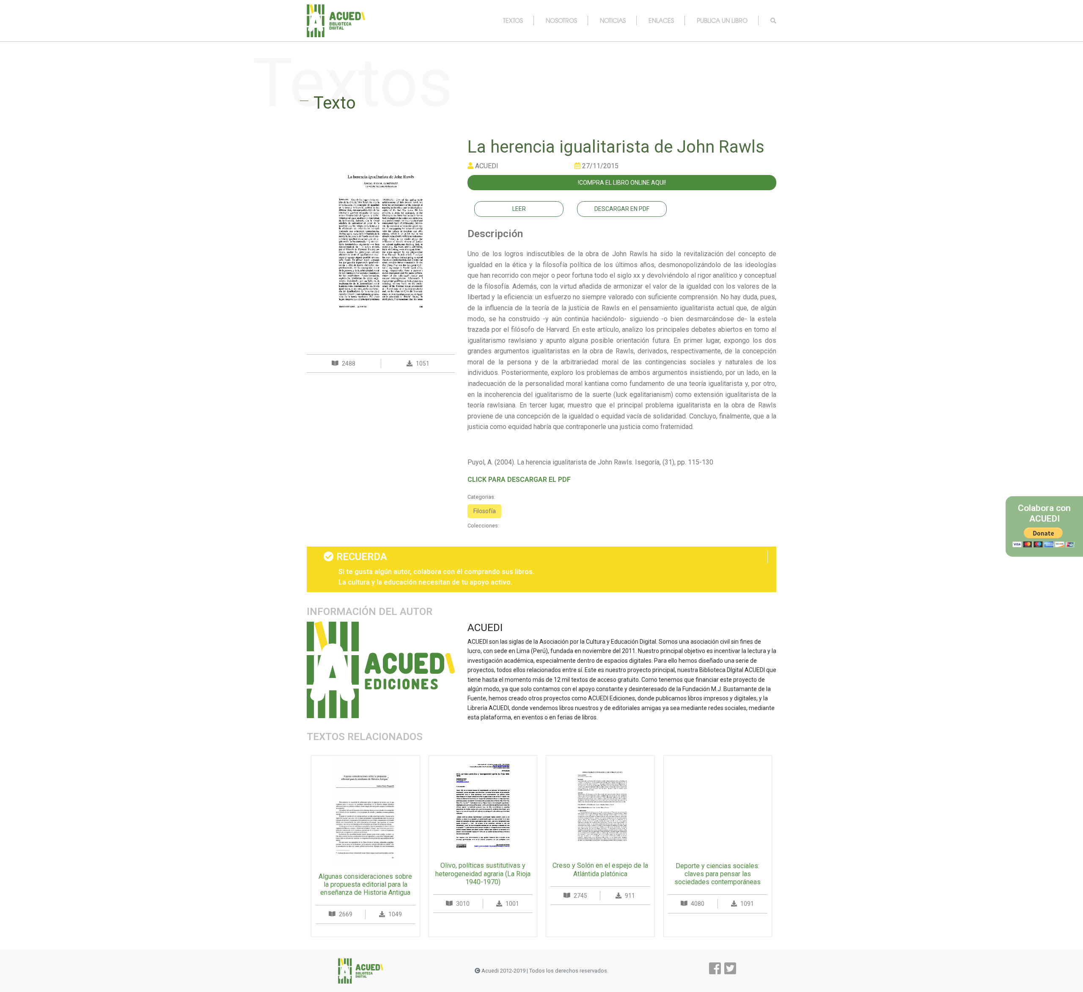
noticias (613, 20)
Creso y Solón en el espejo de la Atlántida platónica (600, 869)
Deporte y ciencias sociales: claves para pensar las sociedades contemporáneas (717, 874)
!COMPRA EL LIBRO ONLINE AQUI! (622, 182)
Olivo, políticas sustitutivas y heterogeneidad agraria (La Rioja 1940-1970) (483, 873)
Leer (519, 208)
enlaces (661, 20)
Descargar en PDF (621, 208)
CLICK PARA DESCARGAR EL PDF (519, 480)
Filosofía (484, 511)
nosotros (561, 20)
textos (513, 20)
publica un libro (722, 20)
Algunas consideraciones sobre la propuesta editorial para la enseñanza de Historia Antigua (365, 884)
